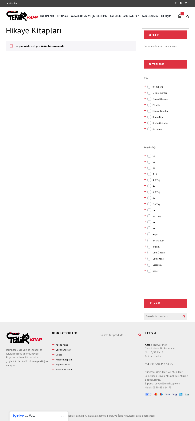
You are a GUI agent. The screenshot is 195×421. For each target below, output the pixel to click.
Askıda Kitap (62, 344)
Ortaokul (157, 264)
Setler (155, 270)
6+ (154, 198)
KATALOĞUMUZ (150, 16)
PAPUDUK (115, 16)
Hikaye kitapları (161, 110)
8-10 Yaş (157, 216)
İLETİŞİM (166, 16)
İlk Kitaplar (158, 240)
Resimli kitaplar (160, 123)
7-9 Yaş (156, 204)
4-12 (155, 173)
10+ (155, 155)
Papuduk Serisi (63, 364)
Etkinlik (156, 104)
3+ (154, 167)
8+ (154, 222)
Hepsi (155, 234)
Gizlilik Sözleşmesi (95, 415)
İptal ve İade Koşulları (121, 415)
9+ (154, 228)
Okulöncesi (158, 258)
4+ (154, 186)
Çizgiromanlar (160, 92)
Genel (59, 354)
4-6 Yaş (156, 179)
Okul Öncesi (159, 252)
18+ (155, 161)
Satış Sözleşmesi (145, 415)
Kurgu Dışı (158, 116)
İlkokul (156, 246)
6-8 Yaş (156, 191)
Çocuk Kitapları (160, 98)
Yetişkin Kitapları (64, 369)
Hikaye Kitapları (64, 359)
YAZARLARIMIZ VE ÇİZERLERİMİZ (89, 16)
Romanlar (157, 129)
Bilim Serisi (158, 86)
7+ (154, 210)
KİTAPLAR (62, 16)
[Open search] (187, 16)
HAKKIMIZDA (47, 16)
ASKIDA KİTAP (131, 16)
